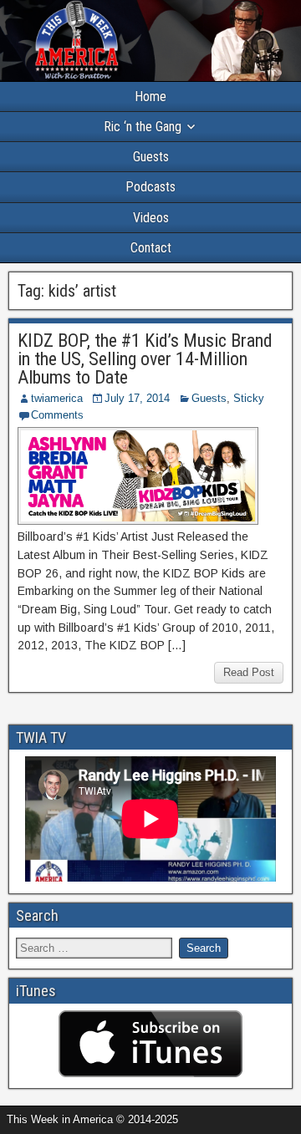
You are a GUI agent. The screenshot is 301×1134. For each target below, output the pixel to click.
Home (150, 96)
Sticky (248, 398)
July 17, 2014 (137, 398)
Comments (57, 415)
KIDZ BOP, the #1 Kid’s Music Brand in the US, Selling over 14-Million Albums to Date (145, 359)
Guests (151, 157)
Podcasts (150, 187)
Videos (151, 218)
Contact (150, 248)
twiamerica (57, 398)
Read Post (248, 672)
